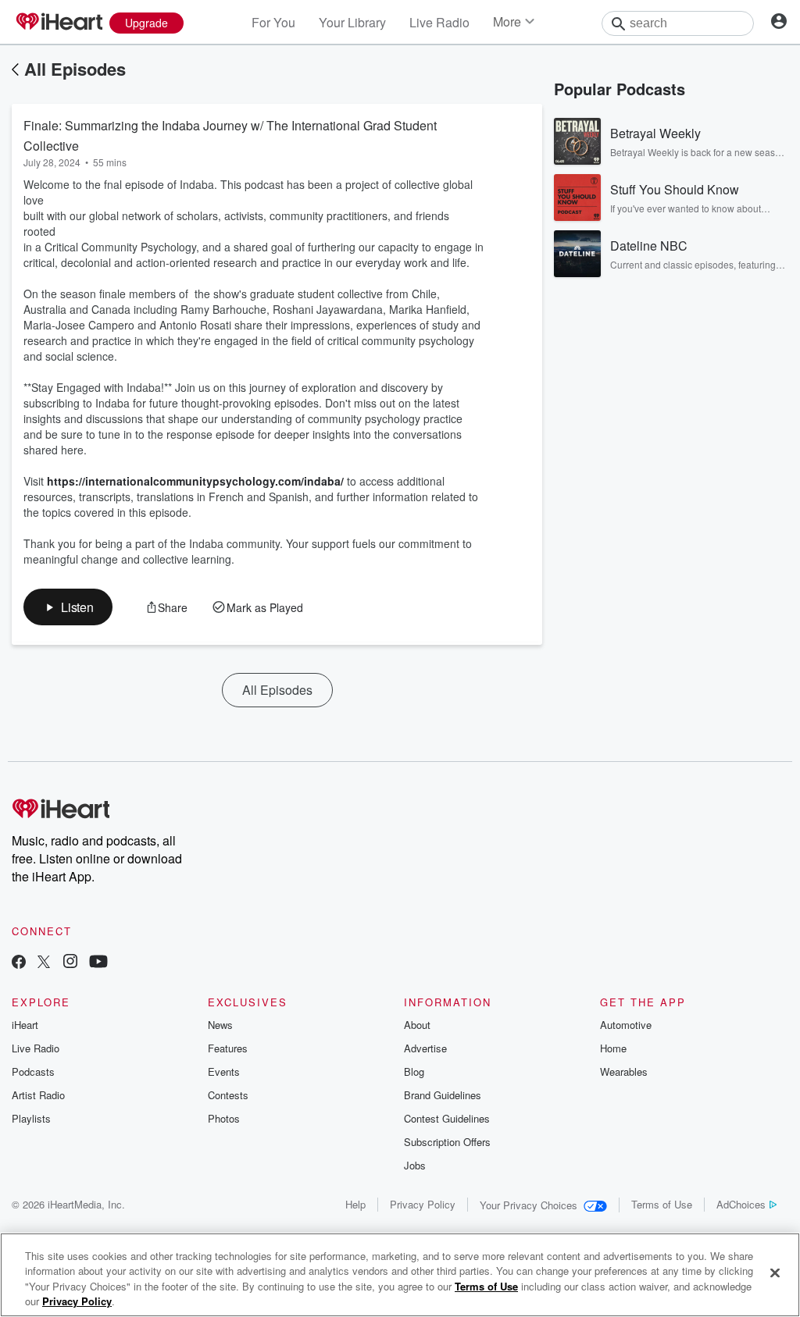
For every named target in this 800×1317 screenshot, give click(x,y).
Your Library (352, 22)
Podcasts (33, 1071)
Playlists (31, 1118)
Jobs (415, 1165)
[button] (67, 607)
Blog (414, 1071)
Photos (224, 1118)
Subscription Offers (447, 1141)
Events (224, 1071)
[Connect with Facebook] (19, 963)
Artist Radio (38, 1094)
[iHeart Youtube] (98, 963)
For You (273, 22)
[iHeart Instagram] (70, 963)
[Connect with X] (44, 963)
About (417, 1024)
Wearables (624, 1071)
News (220, 1024)
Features (228, 1048)
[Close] (775, 1272)
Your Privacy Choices (528, 1205)
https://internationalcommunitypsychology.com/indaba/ (195, 481)
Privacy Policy (422, 1204)
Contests (228, 1094)
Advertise (425, 1048)
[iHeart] (58, 22)
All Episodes (75, 68)
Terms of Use (661, 1204)
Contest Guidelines (447, 1118)
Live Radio (439, 22)
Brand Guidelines (442, 1094)
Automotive (626, 1024)
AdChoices (741, 1204)
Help (355, 1204)
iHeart (25, 1024)
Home (613, 1048)
